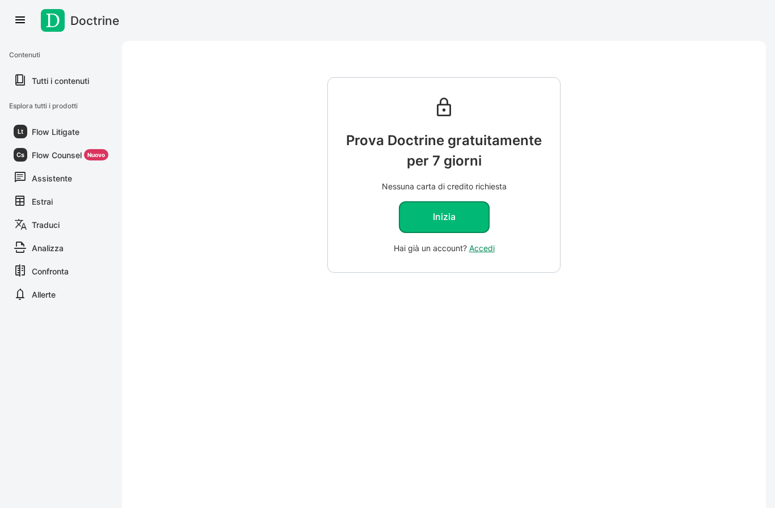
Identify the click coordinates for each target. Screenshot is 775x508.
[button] (61, 131)
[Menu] (20, 20)
